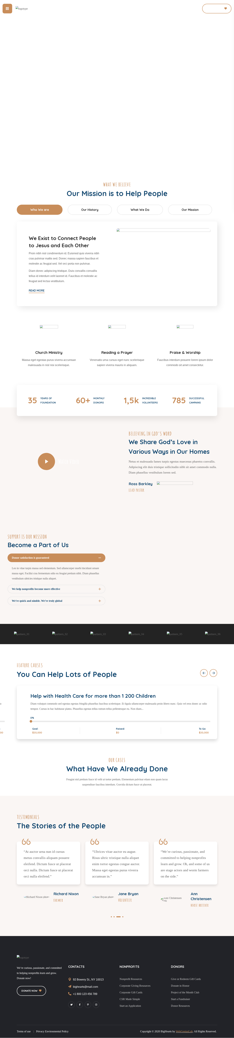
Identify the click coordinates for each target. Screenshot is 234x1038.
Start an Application (130, 1005)
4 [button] (122, 916)
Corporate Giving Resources (135, 985)
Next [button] (213, 673)
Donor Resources (180, 1005)
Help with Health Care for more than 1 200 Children (93, 696)
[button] (185, 9)
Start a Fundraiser (180, 999)
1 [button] (111, 916)
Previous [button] (204, 673)
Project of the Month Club (185, 992)
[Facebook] (79, 1004)
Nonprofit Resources (131, 979)
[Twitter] (71, 1004)
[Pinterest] (88, 1004)
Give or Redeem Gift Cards (186, 979)
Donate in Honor (180, 985)
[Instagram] (96, 1004)
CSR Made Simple (130, 999)
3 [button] (118, 916)
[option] (22, 634)
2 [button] (114, 916)
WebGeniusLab (184, 1031)
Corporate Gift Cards (131, 992)
